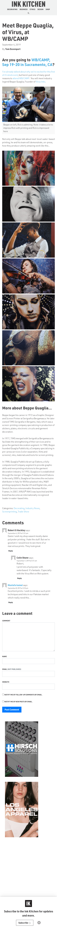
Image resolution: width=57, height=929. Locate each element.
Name (4, 656)
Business (24, 9)
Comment (6, 621)
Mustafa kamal (15, 585)
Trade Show (23, 511)
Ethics (32, 9)
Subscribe (23, 922)
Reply (10, 551)
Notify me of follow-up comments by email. (23, 695)
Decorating (12, 9)
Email (4, 669)
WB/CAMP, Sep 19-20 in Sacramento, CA (27, 62)
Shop (48, 9)
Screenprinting (9, 511)
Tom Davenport (12, 49)
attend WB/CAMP (21, 78)
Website (5, 682)
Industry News (32, 508)
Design (40, 9)
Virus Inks (40, 81)
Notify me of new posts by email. (18, 701)
